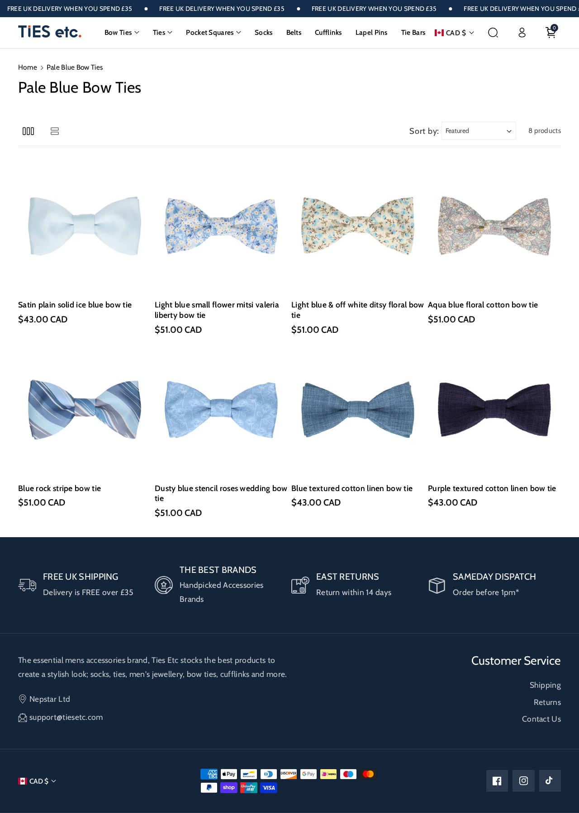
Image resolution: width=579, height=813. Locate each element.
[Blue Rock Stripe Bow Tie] (84, 409)
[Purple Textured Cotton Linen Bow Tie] (494, 409)
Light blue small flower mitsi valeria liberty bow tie (217, 310)
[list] (54, 131)
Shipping (545, 685)
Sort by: (424, 131)
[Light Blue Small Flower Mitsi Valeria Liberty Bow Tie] (221, 226)
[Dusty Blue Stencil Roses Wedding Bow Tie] (221, 409)
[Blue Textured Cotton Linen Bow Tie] (357, 409)
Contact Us (541, 718)
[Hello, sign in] (522, 33)
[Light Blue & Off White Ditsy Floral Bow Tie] (357, 226)
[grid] (28, 131)
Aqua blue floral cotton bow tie (483, 304)
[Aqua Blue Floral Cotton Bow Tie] (494, 226)
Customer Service (516, 660)
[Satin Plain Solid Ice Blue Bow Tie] (84, 226)
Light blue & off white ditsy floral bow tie (357, 310)
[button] (121, 32)
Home (27, 67)
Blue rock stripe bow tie (59, 488)
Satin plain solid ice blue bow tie (75, 304)
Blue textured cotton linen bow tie (352, 488)
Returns (547, 702)
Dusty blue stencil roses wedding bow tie (221, 493)
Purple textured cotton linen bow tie (492, 488)
